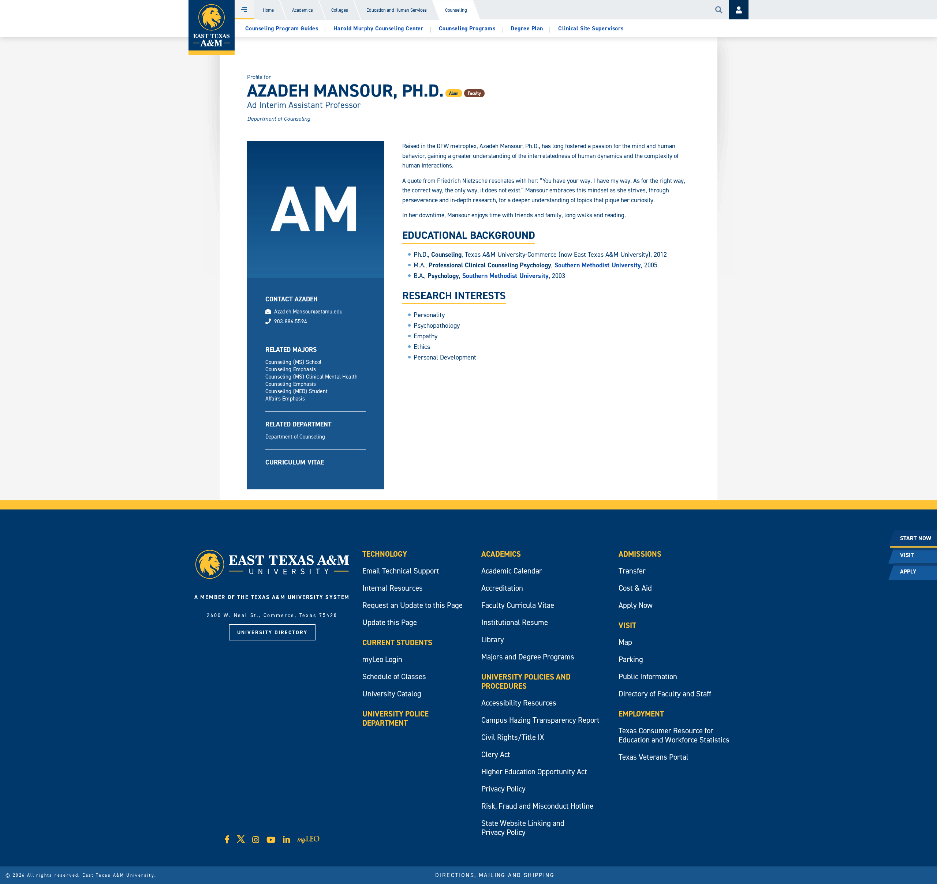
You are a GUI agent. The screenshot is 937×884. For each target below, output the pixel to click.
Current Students (397, 642)
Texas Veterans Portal (653, 756)
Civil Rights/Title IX (512, 737)
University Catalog (391, 693)
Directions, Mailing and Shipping (495, 875)
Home (268, 10)
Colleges (339, 10)
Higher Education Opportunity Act (534, 771)
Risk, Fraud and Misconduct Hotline (537, 805)
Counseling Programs (467, 28)
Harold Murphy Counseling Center (378, 28)
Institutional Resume (514, 622)
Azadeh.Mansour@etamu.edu (308, 311)
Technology (384, 554)
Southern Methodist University (598, 265)
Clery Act (495, 754)
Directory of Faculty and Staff (665, 693)
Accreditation (502, 588)
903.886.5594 (290, 321)
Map (625, 642)
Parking (631, 659)
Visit (627, 625)
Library (492, 639)
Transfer (632, 570)
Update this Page (389, 622)
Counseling (456, 10)
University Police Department (395, 718)
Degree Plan (527, 28)
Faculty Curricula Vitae (517, 605)
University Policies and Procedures (526, 681)
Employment (641, 714)
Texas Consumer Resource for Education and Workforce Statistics (674, 735)
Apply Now (636, 605)
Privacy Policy (503, 788)
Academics (302, 10)
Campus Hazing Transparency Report (540, 720)
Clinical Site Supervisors (591, 28)
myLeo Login (382, 659)
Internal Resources (392, 588)
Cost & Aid (635, 588)
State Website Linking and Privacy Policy (522, 828)
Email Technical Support (400, 570)
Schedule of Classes (394, 676)
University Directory (272, 632)
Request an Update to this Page (412, 605)
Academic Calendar (511, 570)
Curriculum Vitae (294, 462)
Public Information (648, 676)
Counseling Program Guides (281, 28)
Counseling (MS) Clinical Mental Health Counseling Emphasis (311, 380)
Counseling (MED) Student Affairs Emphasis (296, 395)
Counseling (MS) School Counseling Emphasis (293, 365)
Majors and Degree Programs (527, 656)
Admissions (640, 554)
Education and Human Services (396, 10)
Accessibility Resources (518, 702)
